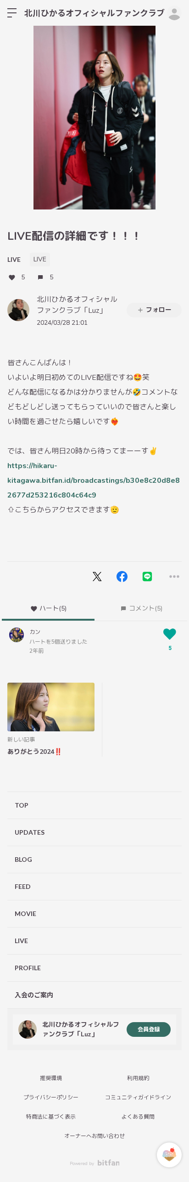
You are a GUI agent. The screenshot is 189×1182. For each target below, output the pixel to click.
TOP (21, 805)
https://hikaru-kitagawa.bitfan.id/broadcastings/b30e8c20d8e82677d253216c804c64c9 (93, 480)
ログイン (174, 13)
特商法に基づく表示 (51, 1116)
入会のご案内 (34, 995)
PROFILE (28, 968)
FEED (23, 886)
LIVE (14, 259)
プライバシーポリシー (50, 1097)
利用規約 (138, 1078)
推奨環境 (51, 1078)
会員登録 (149, 1029)
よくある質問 (138, 1116)
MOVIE (25, 913)
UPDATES (29, 832)
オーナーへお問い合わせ (94, 1136)
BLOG (23, 859)
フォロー (159, 309)
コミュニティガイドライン (138, 1097)
